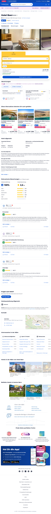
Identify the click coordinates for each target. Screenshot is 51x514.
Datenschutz (25, 489)
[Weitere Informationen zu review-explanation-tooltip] (18, 20)
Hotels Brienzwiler (35, 408)
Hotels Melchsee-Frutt (19, 410)
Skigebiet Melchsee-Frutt (24, 344)
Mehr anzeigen (4, 174)
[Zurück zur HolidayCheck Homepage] (4, 4)
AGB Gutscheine (25, 499)
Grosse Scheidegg (23, 346)
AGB (25, 497)
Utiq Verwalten (25, 494)
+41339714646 (9, 325)
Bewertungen (14, 26)
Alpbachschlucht (6, 341)
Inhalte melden (25, 479)
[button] (20, 39)
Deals (3, 1)
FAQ (25, 476)
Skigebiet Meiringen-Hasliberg (25, 341)
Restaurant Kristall (41, 346)
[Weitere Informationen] (9, 131)
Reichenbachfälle (6, 348)
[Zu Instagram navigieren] (23, 471)
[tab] (13, 53)
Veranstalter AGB (25, 484)
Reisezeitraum (5, 56)
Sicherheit (25, 505)
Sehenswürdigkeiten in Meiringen (7, 352)
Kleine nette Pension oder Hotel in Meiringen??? (24, 416)
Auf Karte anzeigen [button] (26, 18)
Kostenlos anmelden (45, 8)
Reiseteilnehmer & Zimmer (8, 61)
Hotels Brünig (34, 406)
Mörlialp (21, 348)
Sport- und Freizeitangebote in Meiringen (26, 352)
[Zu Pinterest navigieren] (28, 471)
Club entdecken (35, 8)
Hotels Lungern (17, 408)
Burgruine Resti (5, 344)
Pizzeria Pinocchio (41, 339)
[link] (46, 4)
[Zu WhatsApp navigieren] (31, 471)
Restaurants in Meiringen (42, 353)
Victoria (38, 344)
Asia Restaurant (40, 348)
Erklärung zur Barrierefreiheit (25, 502)
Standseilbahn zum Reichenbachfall (8, 346)
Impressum (25, 507)
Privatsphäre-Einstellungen (25, 492)
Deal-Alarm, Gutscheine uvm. (25, 482)
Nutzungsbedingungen (25, 487)
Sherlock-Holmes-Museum (8, 339)
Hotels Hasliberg (17, 406)
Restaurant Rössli (40, 341)
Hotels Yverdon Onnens (36, 410)
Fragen (22, 26)
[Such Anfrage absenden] (31, 4)
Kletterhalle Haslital (23, 339)
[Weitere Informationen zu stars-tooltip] (16, 15)
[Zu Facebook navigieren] (20, 471)
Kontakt (37, 1)
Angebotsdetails (32, 308)
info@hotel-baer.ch (10, 323)
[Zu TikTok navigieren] (25, 471)
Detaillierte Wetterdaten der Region (25, 425)
